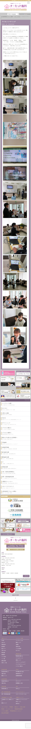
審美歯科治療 (18, 653)
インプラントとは (19, 640)
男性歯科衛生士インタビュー (16, 710)
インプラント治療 (19, 638)
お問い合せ (4, 650)
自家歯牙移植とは (5, 681)
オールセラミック (19, 658)
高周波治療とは (5, 688)
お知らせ (3, 642)
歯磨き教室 (4, 660)
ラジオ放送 (4, 656)
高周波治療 (4, 686)
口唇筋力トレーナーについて (21, 699)
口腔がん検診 (22, 706)
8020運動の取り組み (20, 671)
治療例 (17, 644)
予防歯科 (11, 706)
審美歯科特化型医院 (19, 708)
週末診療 (3, 652)
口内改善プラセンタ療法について (8, 700)
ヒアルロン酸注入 (19, 666)
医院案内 (3, 646)
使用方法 (17, 703)
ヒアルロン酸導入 (5, 710)
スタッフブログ (5, 706)
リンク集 (3, 658)
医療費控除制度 (19, 675)
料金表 (3, 708)
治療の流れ (18, 646)
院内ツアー (4, 648)
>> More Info (26, 575)
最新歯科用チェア (19, 673)
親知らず (16, 706)
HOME (3, 640)
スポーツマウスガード (20, 691)
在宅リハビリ (18, 701)
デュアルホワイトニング (20, 664)
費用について (18, 642)
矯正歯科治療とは (5, 671)
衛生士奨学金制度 (5, 712)
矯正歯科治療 (4, 669)
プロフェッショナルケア (20, 662)
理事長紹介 (4, 644)
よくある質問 (18, 648)
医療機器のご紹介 (19, 683)
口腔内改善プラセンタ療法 (7, 697)
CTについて (18, 681)
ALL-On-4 (18, 650)
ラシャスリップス (9, 708)
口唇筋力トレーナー (20, 697)
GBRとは (17, 688)
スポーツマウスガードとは (21, 694)
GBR (17, 686)
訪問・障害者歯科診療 (6, 691)
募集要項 (3, 654)
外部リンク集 (4, 662)
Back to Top (15, 595)
